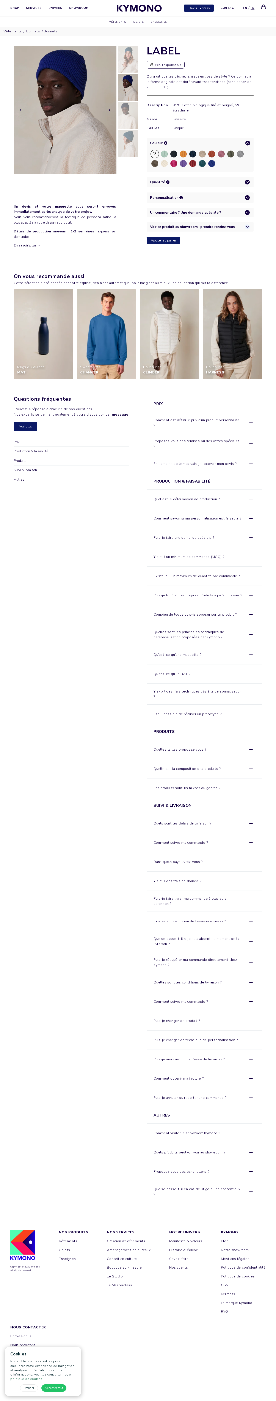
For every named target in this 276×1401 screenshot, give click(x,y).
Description (153, 105)
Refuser (29, 1388)
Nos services (121, 1232)
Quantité (157, 182)
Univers (56, 8)
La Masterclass (119, 1285)
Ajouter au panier (163, 240)
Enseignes (159, 21)
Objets (138, 21)
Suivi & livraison (25, 470)
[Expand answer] (251, 422)
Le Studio (115, 1276)
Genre (152, 119)
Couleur (156, 143)
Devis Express (199, 8)
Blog (225, 1241)
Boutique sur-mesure (124, 1267)
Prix (16, 442)
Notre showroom (235, 1250)
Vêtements (117, 21)
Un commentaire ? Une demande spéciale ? (185, 212)
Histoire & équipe (183, 1250)
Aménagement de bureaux (129, 1250)
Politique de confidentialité (243, 1267)
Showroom (78, 8)
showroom (194, 1133)
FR (252, 8)
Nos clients (178, 1267)
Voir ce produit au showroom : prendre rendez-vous (192, 227)
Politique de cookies (238, 1276)
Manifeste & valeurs (185, 1241)
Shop (14, 8)
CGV (225, 1285)
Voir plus (25, 426)
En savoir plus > (27, 245)
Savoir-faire (179, 1258)
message (120, 414)
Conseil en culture (122, 1258)
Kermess (228, 1294)
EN (245, 8)
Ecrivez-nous (21, 1336)
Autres (19, 479)
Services (33, 8)
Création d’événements (126, 1241)
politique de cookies (26, 1379)
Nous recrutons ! (24, 1345)
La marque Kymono (236, 1303)
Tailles (153, 128)
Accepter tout (54, 1388)
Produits (20, 460)
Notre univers (184, 1232)
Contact (228, 8)
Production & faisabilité (31, 451)
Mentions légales (235, 1258)
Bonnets (33, 31)
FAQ (224, 1311)
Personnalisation (164, 198)
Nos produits (73, 1232)
